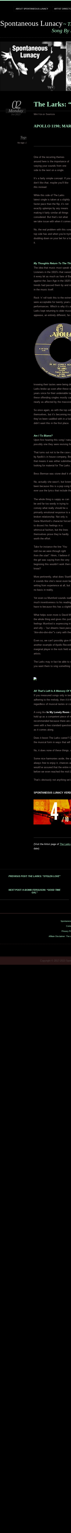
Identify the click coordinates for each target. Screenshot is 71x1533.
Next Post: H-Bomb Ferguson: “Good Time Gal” (34, 891)
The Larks (65, 844)
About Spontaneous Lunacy (32, 9)
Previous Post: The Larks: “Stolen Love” (34, 876)
